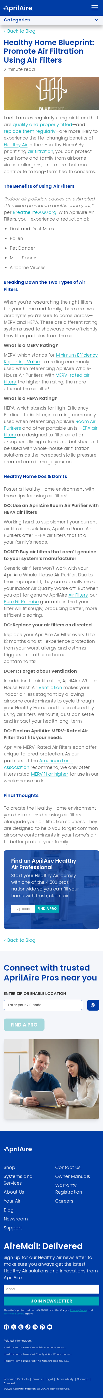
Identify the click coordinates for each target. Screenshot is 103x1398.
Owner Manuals (72, 1176)
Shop (9, 1167)
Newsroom (16, 1219)
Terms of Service (14, 1313)
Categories (17, 20)
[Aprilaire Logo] (18, 1149)
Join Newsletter (51, 1301)
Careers (64, 1201)
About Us (14, 1192)
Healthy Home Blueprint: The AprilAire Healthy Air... (36, 1360)
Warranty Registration (68, 1188)
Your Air (12, 1201)
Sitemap (82, 1379)
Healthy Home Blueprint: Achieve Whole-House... (35, 1347)
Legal (49, 1379)
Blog (9, 1210)
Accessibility (65, 1379)
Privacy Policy (78, 1310)
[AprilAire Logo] (17, 8)
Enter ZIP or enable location (35, 993)
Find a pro (47, 908)
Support (13, 1228)
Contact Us (67, 1167)
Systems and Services (18, 1179)
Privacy (37, 1379)
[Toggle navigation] (94, 7)
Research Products (16, 1379)
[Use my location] (93, 1005)
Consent (9, 1383)
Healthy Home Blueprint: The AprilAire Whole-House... (38, 1354)
